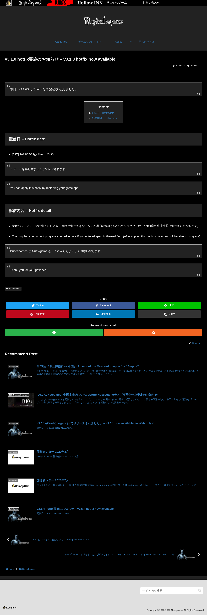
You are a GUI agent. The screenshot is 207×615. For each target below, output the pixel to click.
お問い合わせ (151, 2)
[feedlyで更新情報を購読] (54, 332)
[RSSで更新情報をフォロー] (153, 332)
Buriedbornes (15, 288)
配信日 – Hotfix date (103, 112)
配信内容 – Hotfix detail (105, 118)
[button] (200, 591)
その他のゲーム (117, 2)
